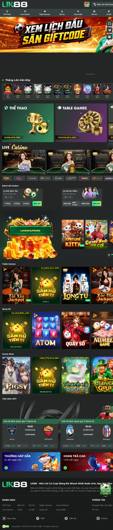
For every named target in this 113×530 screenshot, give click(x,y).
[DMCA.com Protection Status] (5, 526)
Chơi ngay (30, 434)
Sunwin (81, 491)
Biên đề (37, 203)
